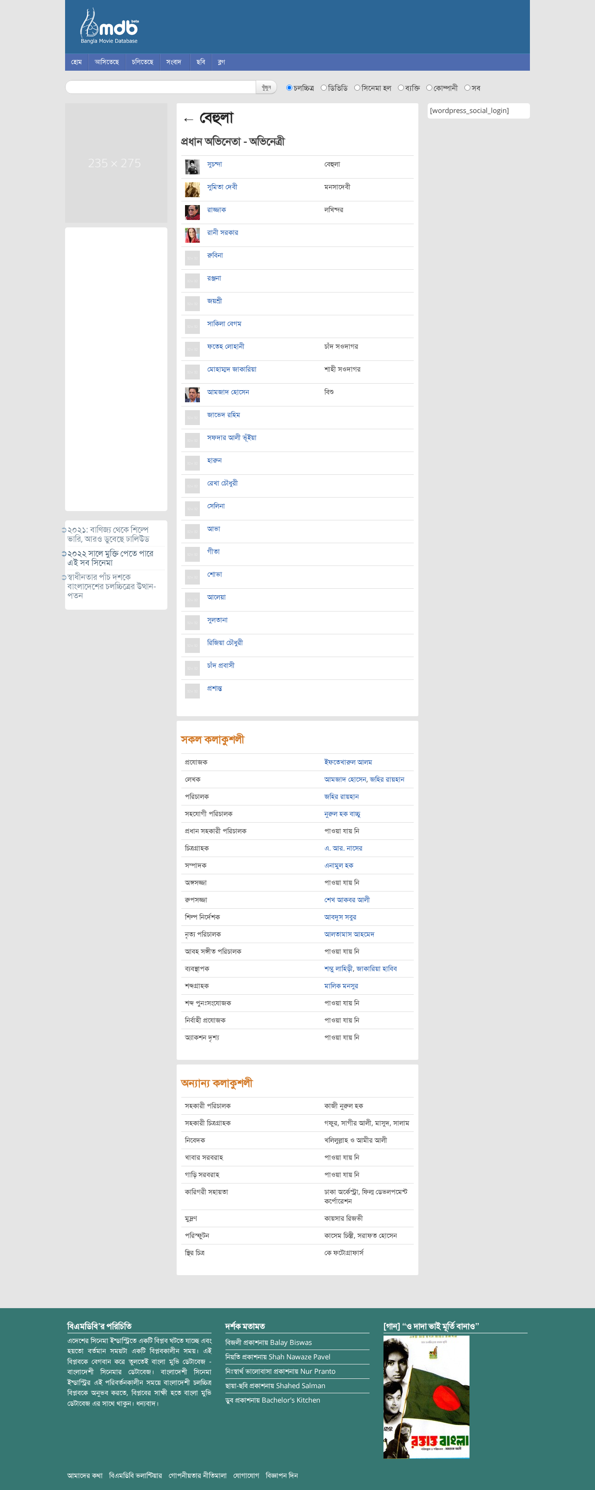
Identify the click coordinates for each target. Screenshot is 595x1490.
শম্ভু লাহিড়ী (338, 969)
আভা (213, 529)
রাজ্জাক (216, 210)
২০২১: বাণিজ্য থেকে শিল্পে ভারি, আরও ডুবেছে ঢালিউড (108, 534)
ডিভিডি (338, 88)
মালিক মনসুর (341, 986)
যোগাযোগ (246, 1475)
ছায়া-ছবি (236, 1386)
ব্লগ (221, 62)
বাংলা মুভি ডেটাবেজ (148, 28)
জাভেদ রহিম (223, 415)
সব (476, 88)
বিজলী (233, 1342)
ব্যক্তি (412, 88)
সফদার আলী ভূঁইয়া (232, 437)
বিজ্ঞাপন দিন (282, 1475)
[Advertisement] (116, 369)
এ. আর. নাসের (343, 848)
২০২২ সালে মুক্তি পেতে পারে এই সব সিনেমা (110, 558)
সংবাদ (173, 62)
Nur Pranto (318, 1371)
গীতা (213, 551)
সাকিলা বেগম (224, 323)
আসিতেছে (107, 62)
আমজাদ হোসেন (228, 392)
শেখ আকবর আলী (347, 900)
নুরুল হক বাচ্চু (342, 814)
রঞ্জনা (214, 278)
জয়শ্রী (214, 301)
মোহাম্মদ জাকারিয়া (232, 369)
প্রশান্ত (214, 688)
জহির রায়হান (387, 779)
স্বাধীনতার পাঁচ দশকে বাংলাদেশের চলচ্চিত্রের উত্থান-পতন (111, 586)
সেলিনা (216, 506)
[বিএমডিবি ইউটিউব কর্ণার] (426, 1396)
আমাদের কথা (85, 1475)
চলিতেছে (142, 62)
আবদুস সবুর (340, 917)
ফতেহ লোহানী (226, 346)
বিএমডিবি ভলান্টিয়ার (135, 1475)
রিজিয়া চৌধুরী (225, 643)
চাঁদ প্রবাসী (221, 665)
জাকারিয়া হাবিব (377, 969)
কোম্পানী (446, 88)
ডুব (229, 1400)
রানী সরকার (222, 232)
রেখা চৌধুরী (222, 483)
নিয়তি (232, 1357)
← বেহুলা (207, 117)
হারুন (214, 460)
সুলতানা (217, 620)
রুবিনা (215, 255)
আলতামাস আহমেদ (349, 934)
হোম (76, 62)
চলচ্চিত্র (304, 88)
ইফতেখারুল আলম (348, 762)
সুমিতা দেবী (222, 187)
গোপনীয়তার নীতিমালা (198, 1475)
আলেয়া (216, 597)
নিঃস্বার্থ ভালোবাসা (248, 1371)
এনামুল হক (338, 865)
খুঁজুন (266, 86)
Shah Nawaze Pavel (300, 1357)
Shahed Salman (300, 1386)
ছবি (201, 62)
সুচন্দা (214, 164)
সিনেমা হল (376, 88)
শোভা (214, 574)
